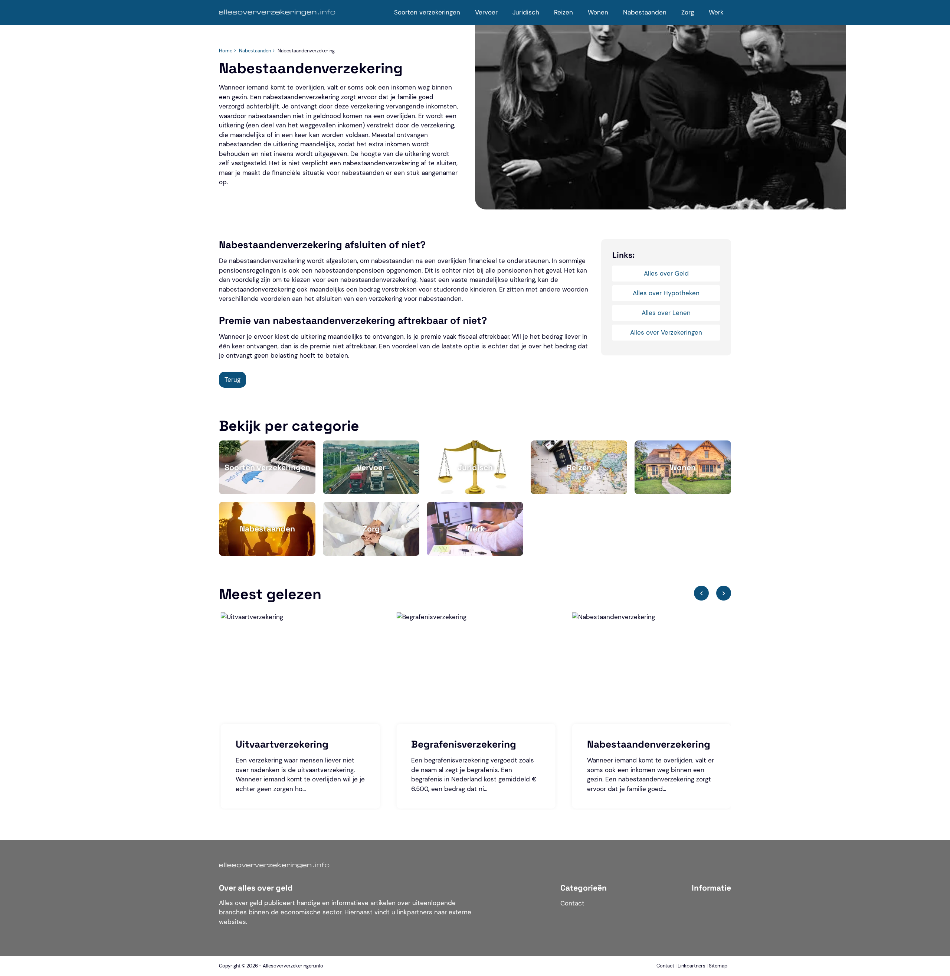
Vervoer (486, 12)
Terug (232, 379)
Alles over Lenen (666, 313)
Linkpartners (691, 966)
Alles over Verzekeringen (666, 332)
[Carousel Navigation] (712, 598)
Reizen (563, 12)
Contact (572, 903)
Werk (716, 12)
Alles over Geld (666, 273)
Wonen (598, 12)
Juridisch (525, 12)
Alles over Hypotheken (666, 293)
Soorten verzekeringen (427, 12)
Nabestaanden (644, 12)
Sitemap (718, 966)
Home (225, 51)
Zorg (687, 12)
